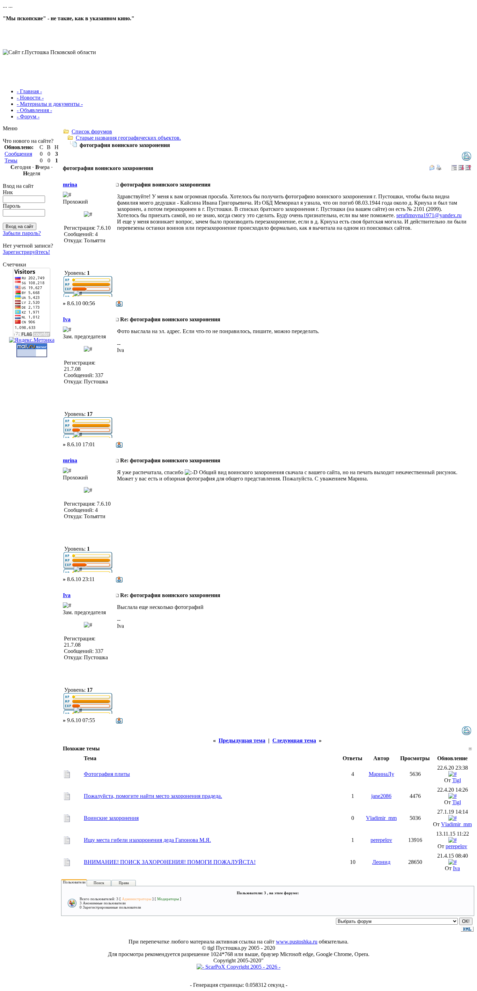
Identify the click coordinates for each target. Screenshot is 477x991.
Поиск (99, 883)
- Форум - (28, 116)
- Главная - (29, 91)
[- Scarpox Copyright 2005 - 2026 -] (238, 967)
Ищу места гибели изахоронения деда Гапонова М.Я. (147, 840)
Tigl (456, 780)
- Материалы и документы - (50, 104)
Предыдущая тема (242, 740)
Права (124, 883)
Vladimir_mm (381, 818)
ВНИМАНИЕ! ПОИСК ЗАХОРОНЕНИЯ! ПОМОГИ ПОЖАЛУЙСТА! (170, 862)
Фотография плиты (107, 774)
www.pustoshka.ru (296, 942)
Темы (11, 160)
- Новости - (30, 98)
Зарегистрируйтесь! (26, 252)
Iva (67, 319)
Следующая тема (294, 740)
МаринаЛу (381, 774)
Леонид (381, 862)
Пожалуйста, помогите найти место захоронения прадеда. (153, 796)
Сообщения (18, 154)
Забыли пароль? (22, 233)
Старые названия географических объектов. (128, 138)
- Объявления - (34, 110)
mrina (70, 185)
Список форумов (92, 131)
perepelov (381, 840)
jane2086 (381, 796)
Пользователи (74, 882)
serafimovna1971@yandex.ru (429, 215)
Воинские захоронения (111, 818)
